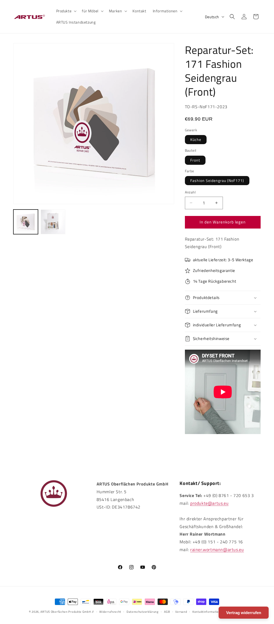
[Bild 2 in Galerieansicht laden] (53, 222)
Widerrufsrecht (110, 612)
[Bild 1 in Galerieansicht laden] (25, 222)
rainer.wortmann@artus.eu (217, 549)
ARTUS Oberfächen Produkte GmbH (65, 612)
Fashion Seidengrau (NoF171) (217, 180)
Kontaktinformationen (208, 612)
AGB (167, 612)
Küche (195, 139)
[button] (66, 11)
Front (195, 160)
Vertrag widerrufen (243, 612)
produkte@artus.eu (209, 503)
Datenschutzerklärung (143, 612)
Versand (181, 612)
